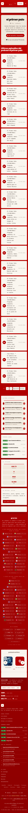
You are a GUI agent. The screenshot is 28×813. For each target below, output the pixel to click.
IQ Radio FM (11, 444)
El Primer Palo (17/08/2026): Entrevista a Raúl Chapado (11, 122)
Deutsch (6, 787)
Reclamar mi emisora (6, 718)
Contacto (3, 774)
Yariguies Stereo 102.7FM (14, 451)
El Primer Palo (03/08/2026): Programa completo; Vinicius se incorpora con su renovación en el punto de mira (11, 305)
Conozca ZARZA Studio (10, 687)
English (10, 785)
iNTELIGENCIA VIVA (18, 798)
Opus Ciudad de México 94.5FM (15, 440)
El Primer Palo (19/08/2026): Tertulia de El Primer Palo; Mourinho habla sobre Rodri (11, 93)
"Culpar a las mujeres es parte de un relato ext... (13, 412)
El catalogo (4, 771)
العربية (23, 787)
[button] (22, 663)
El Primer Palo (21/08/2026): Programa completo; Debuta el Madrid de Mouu (11, 61)
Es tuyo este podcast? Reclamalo (16, 39)
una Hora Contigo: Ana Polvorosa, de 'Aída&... (13, 417)
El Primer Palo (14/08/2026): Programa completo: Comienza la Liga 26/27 (11, 151)
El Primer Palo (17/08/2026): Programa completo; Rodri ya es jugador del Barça (12, 135)
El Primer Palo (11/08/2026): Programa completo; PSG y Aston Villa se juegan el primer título (12, 217)
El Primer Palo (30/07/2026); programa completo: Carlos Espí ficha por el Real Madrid (11, 342)
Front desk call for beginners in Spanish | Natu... (13, 407)
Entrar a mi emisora (6, 721)
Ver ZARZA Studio (9, 501)
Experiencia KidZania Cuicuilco (11, 747)
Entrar (20, 3)
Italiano (12, 787)
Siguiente (16, 388)
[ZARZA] (2, 3)
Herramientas (4, 781)
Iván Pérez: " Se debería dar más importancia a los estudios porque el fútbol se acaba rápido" (12, 359)
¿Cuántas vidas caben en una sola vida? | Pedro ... (13, 402)
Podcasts (3, 776)
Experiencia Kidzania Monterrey (11, 764)
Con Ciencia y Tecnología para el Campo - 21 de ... (13, 427)
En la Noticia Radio (13, 447)
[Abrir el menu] (25, 3)
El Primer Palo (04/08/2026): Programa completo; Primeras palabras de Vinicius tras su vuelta (11, 285)
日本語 (18, 787)
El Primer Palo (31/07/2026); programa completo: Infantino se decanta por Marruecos (11, 325)
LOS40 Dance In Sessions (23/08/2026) (13, 422)
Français (23, 785)
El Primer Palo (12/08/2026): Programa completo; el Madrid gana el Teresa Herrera (11, 181)
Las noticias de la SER (8, 751)
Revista (3, 779)
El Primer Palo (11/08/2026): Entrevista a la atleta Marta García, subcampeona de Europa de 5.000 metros (12, 199)
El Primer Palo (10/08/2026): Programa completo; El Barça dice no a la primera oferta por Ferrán (12, 235)
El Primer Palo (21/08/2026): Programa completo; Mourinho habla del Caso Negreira (11, 77)
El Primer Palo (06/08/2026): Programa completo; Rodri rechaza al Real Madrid (12, 252)
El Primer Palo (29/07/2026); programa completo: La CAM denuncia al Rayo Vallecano (12, 376)
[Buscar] (15, 3)
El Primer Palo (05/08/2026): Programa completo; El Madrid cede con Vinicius (12, 268)
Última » (22, 388)
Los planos (4, 716)
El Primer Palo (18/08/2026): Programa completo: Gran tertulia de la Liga (11, 109)
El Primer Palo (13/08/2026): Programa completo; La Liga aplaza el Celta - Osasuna (12, 166)
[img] (14, 795)
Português (16, 785)
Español (4, 785)
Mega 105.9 (11, 454)
